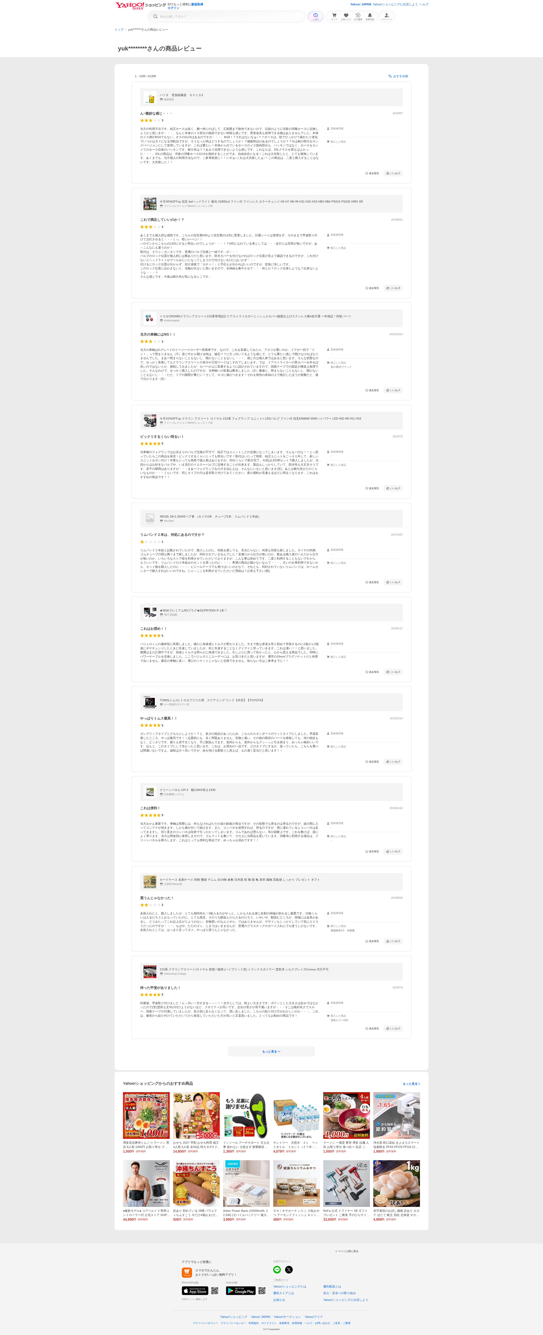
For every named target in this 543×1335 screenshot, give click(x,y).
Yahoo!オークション (287, 1316)
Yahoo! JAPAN (360, 4)
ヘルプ (424, 4)
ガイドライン (269, 1323)
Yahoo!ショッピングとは (289, 1286)
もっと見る (410, 1083)
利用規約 (254, 1323)
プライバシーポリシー (205, 1323)
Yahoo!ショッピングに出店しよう (395, 4)
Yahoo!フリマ (314, 1316)
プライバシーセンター (233, 1323)
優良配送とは (332, 1286)
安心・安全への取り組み (339, 1293)
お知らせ (279, 1299)
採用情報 (297, 1323)
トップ (119, 29)
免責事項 (284, 1323)
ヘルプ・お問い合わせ (317, 1323)
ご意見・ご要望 (341, 1323)
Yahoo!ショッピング (233, 1316)
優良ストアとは (283, 1293)
